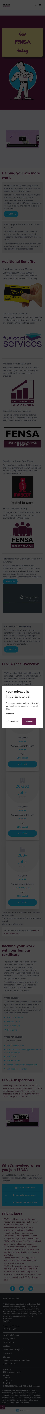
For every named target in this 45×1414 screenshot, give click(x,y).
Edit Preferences (12, 721)
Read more (10, 713)
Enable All (29, 721)
